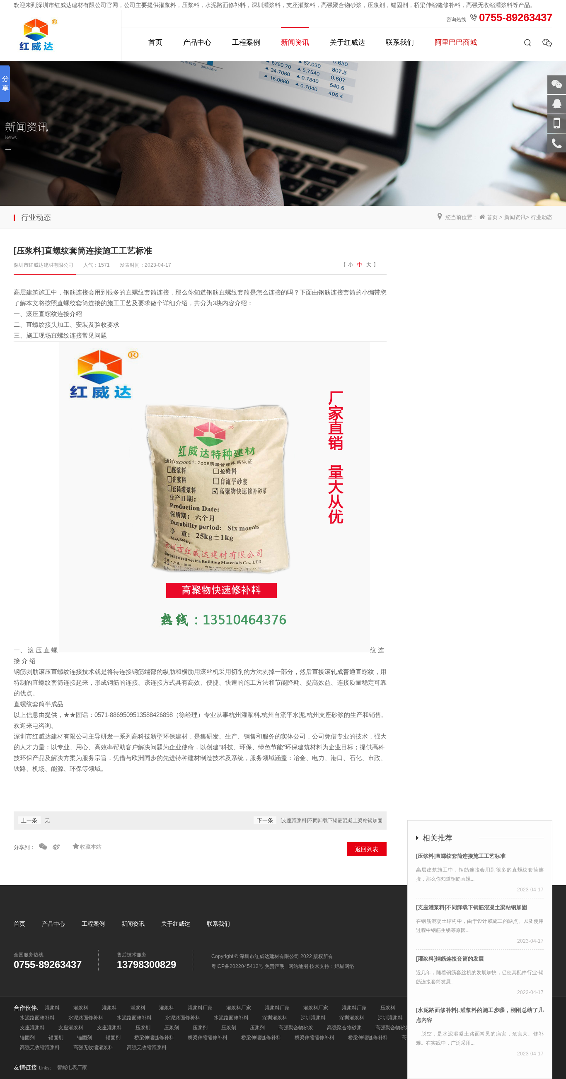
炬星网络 (344, 966)
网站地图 (298, 966)
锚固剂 (27, 1038)
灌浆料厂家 (200, 1008)
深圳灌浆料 (274, 1018)
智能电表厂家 (72, 1067)
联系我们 (400, 42)
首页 (155, 42)
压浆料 (387, 1008)
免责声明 (275, 966)
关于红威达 (347, 42)
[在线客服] (556, 104)
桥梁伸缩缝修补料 (154, 1038)
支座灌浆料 (32, 1028)
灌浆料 (52, 1008)
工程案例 (246, 42)
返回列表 (366, 849)
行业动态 (541, 217)
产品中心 (197, 42)
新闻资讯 (295, 42)
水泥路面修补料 (37, 1018)
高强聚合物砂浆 (295, 1028)
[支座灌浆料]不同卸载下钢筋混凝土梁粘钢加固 (331, 820)
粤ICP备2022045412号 (237, 966)
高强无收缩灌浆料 (40, 1047)
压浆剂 (142, 1028)
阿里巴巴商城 (456, 42)
